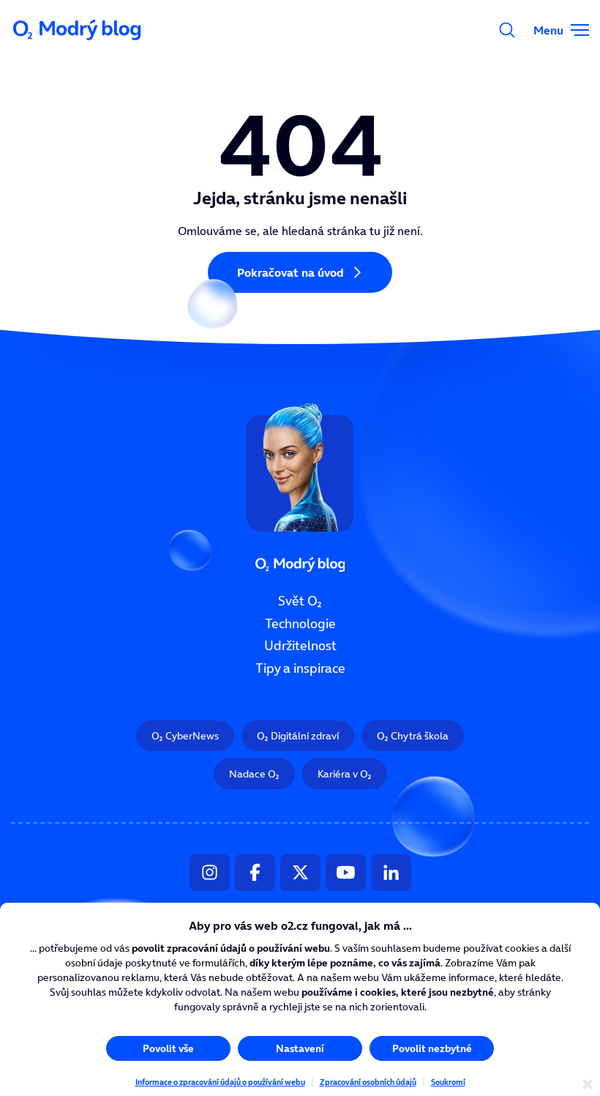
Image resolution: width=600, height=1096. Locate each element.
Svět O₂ (300, 601)
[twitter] (300, 872)
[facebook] (255, 872)
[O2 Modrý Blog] (78, 30)
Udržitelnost (300, 646)
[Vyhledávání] (507, 30)
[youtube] (345, 872)
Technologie (300, 623)
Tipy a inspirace (300, 668)
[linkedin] (391, 872)
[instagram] (209, 872)
